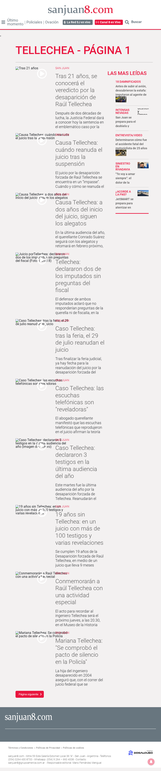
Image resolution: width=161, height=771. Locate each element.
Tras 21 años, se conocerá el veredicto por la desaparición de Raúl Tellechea (76, 90)
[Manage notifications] (151, 761)
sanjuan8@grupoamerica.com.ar (26, 762)
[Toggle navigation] (3, 22)
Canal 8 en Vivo (110, 22)
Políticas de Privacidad (48, 748)
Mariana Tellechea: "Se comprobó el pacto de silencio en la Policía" (79, 651)
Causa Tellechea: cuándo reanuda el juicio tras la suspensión (78, 153)
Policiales (34, 22)
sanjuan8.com (16, 756)
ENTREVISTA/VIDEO (129, 135)
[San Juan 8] (28, 722)
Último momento (15, 22)
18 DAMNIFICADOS (128, 81)
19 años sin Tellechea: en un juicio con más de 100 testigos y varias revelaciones (79, 528)
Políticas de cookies (73, 748)
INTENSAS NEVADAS (122, 111)
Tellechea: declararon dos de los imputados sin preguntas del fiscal (78, 276)
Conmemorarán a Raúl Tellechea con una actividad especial (79, 592)
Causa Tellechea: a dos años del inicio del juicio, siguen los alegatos (79, 213)
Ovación (51, 22)
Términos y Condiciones (20, 748)
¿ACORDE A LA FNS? (123, 193)
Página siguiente (28, 694)
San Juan (62, 68)
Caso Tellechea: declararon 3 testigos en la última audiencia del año (76, 461)
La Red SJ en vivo (78, 22)
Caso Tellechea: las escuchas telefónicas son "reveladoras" (79, 399)
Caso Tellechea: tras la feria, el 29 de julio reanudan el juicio (79, 339)
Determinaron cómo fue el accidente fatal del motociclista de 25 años (131, 144)
